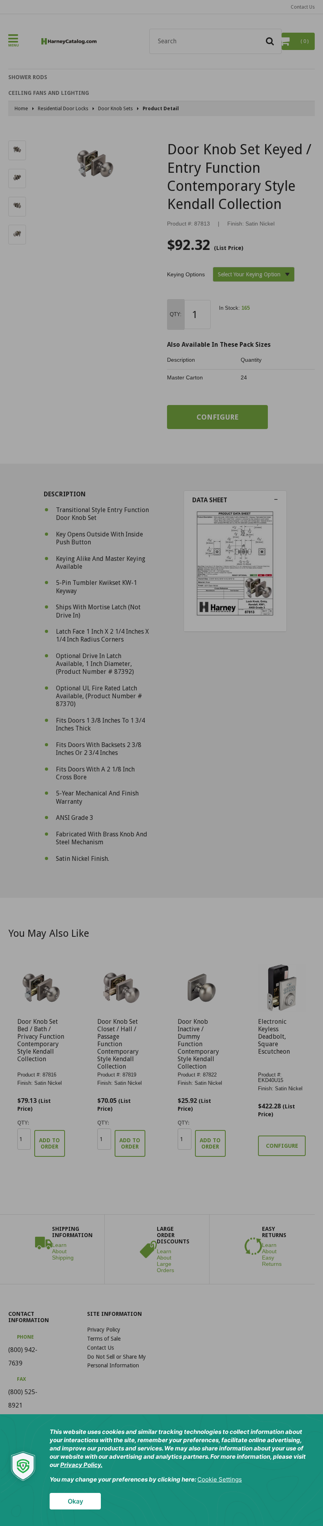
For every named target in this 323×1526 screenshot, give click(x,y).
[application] (161, 1470)
